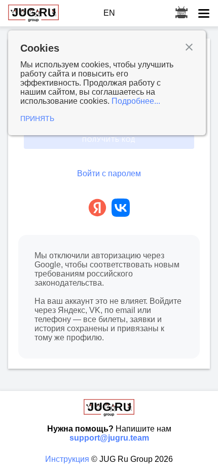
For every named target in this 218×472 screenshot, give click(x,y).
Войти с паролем (109, 173)
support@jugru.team (109, 438)
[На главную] (33, 13)
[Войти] (97, 209)
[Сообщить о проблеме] (181, 13)
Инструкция (68, 459)
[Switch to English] (109, 13)
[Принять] (107, 82)
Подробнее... (136, 101)
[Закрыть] (189, 48)
